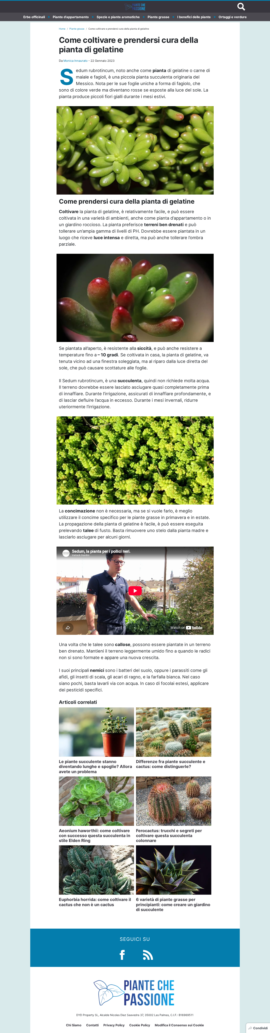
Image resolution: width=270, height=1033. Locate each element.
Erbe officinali (34, 17)
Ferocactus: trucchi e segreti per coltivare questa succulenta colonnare (169, 835)
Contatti (92, 1025)
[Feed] (148, 954)
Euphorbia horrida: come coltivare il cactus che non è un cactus (95, 902)
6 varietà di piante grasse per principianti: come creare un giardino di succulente (173, 904)
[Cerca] (241, 7)
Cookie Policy (139, 1025)
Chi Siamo (73, 1025)
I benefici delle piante (194, 17)
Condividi (260, 1028)
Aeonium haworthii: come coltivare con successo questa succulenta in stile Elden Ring (94, 835)
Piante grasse (158, 17)
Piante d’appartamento (71, 17)
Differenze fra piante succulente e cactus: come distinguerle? (170, 764)
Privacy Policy (114, 1025)
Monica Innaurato (75, 61)
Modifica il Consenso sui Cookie (179, 1025)
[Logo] (135, 6)
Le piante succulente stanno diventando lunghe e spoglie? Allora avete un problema (95, 766)
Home (62, 28)
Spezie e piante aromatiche (118, 17)
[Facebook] (122, 954)
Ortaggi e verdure (233, 17)
